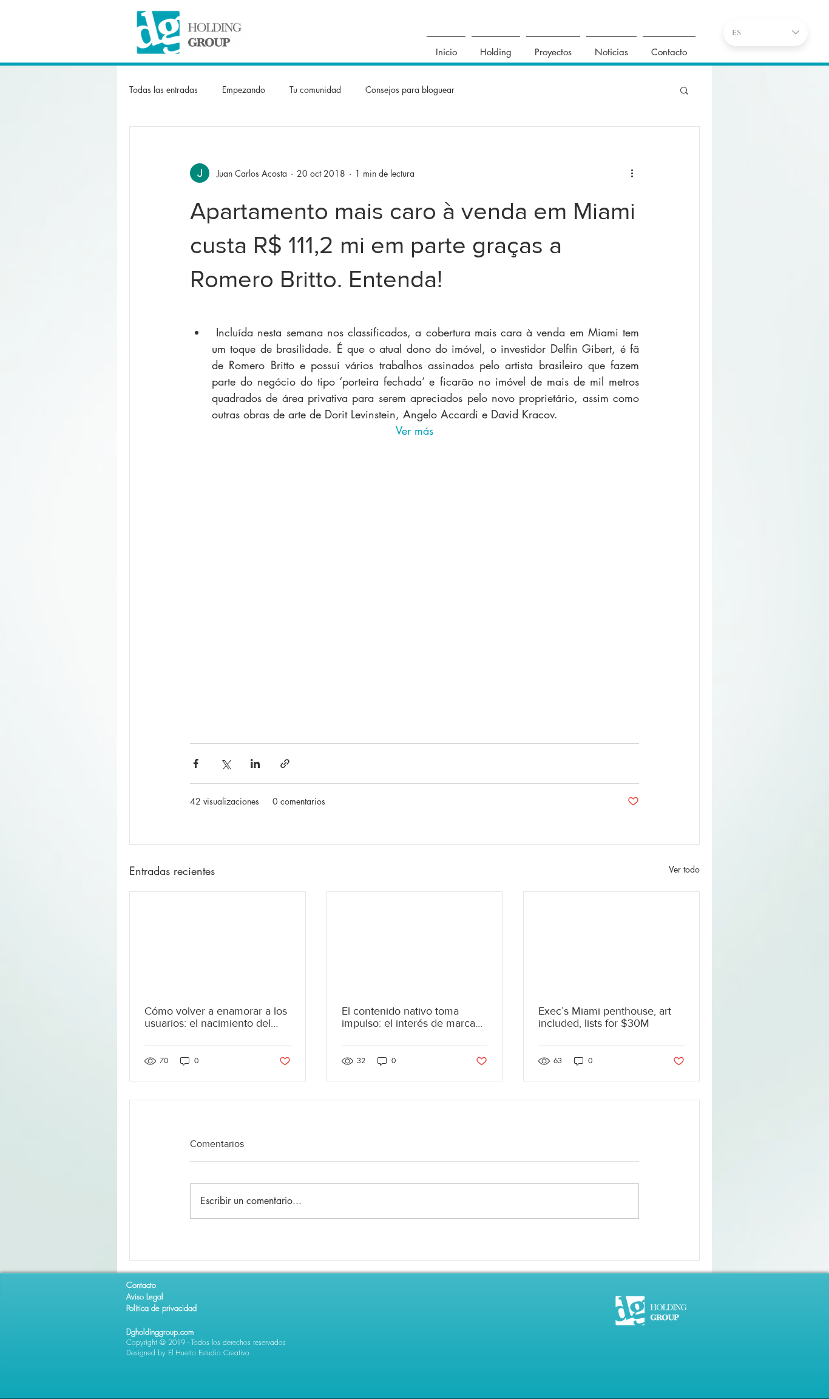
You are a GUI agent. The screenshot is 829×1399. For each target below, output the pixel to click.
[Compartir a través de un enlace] (285, 763)
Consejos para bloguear (410, 89)
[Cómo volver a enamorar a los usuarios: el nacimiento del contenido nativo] (217, 941)
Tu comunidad (315, 89)
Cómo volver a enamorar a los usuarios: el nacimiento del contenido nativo (215, 1017)
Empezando (243, 89)
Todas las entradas (163, 89)
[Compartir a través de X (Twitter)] (225, 763)
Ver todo (684, 869)
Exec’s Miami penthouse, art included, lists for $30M (604, 1017)
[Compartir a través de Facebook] (195, 763)
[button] (684, 90)
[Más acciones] (631, 173)
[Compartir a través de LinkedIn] (255, 763)
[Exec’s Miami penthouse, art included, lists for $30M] (611, 941)
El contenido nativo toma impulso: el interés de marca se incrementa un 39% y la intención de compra (408, 1017)
